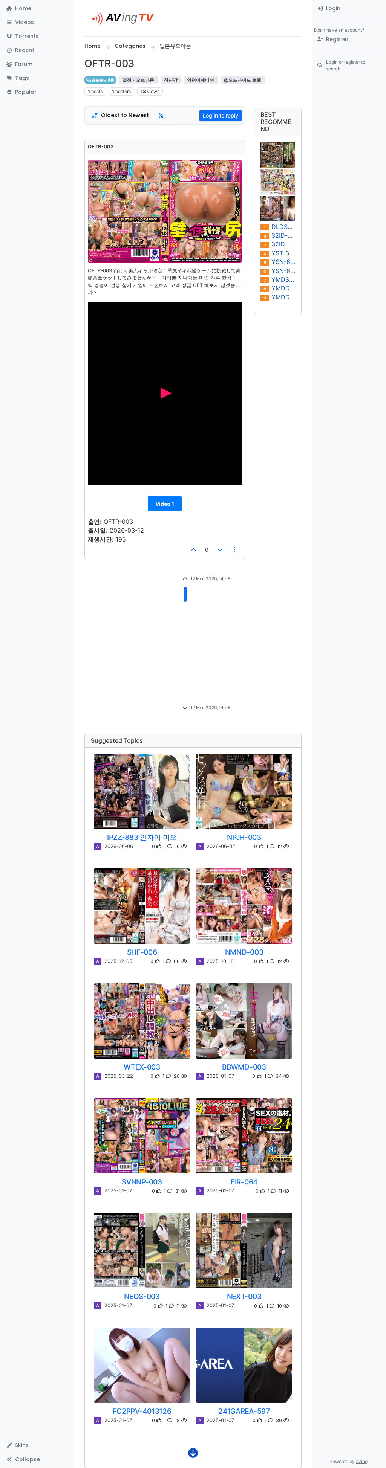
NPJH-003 (244, 837)
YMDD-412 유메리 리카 (279, 288)
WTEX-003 (142, 1066)
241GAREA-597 (244, 1411)
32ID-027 (279, 235)
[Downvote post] (220, 549)
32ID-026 (279, 244)
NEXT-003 (244, 1296)
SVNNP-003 (142, 1181)
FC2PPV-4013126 (142, 1411)
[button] (37, 22)
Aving (362, 1461)
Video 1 (164, 504)
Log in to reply (220, 115)
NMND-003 (244, 952)
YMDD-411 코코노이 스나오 (279, 297)
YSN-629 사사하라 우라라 (279, 271)
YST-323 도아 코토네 (279, 253)
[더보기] (193, 1455)
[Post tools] (235, 549)
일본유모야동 (102, 80)
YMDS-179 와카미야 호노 (279, 279)
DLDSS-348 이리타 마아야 (279, 226)
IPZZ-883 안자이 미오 (142, 837)
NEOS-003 (141, 1296)
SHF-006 (142, 952)
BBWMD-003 (244, 1066)
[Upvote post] (194, 549)
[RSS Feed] (161, 115)
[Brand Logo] (126, 18)
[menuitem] (348, 8)
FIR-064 (244, 1181)
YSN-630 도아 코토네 (279, 262)
